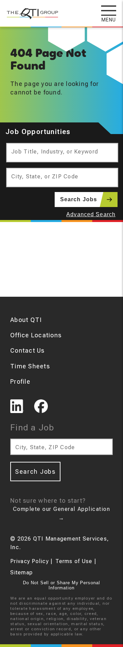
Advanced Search (90, 214)
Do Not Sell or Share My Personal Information (61, 585)
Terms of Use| (75, 561)
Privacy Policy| (31, 561)
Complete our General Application (61, 513)
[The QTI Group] (29, 10)
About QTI (26, 319)
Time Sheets (30, 366)
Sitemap (21, 572)
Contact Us (27, 350)
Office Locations (36, 335)
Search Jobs (78, 199)
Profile (20, 381)
